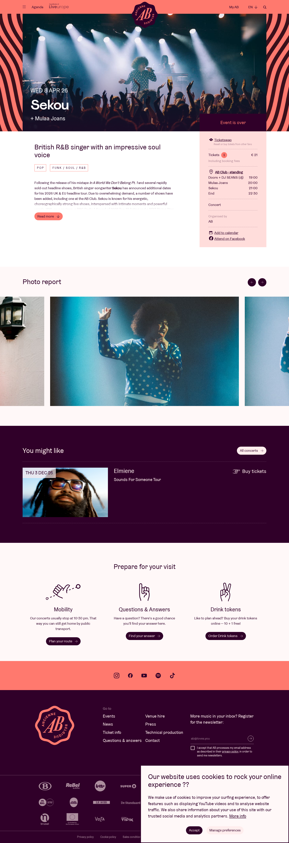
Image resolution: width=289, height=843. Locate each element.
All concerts (249, 450)
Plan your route (61, 641)
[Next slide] (262, 282)
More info (237, 816)
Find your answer (142, 636)
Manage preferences (225, 830)
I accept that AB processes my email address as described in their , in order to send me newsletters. (224, 751)
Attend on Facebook (229, 238)
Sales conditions (133, 837)
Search (264, 7)
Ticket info (112, 732)
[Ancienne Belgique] (144, 14)
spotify (158, 675)
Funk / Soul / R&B (69, 168)
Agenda (37, 7)
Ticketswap (223, 140)
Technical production (164, 732)
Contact (152, 740)
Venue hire (155, 716)
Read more (46, 216)
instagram (116, 675)
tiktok (172, 675)
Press (150, 724)
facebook (130, 675)
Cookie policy (108, 837)
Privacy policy (85, 837)
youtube (144, 675)
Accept (194, 830)
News (108, 724)
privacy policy (230, 751)
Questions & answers (122, 740)
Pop (40, 168)
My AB (234, 7)
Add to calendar (226, 232)
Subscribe (251, 739)
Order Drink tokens (223, 636)
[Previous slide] (252, 282)
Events (109, 716)
